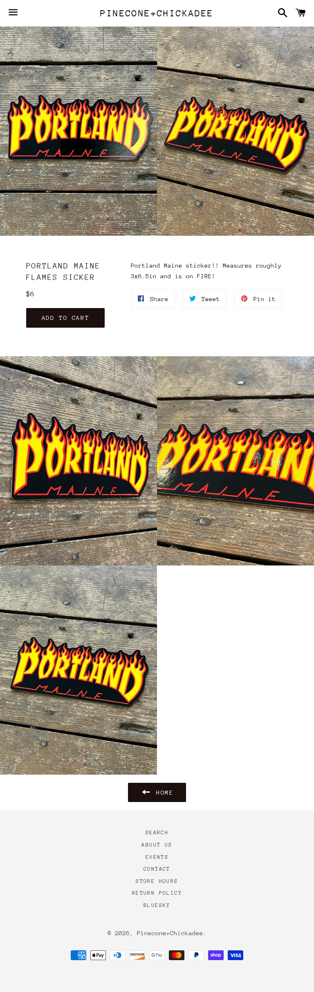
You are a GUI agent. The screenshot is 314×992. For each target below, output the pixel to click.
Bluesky (157, 905)
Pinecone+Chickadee (156, 13)
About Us (156, 845)
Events (157, 857)
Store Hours (157, 881)
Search (157, 832)
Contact (157, 869)
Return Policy (157, 893)
